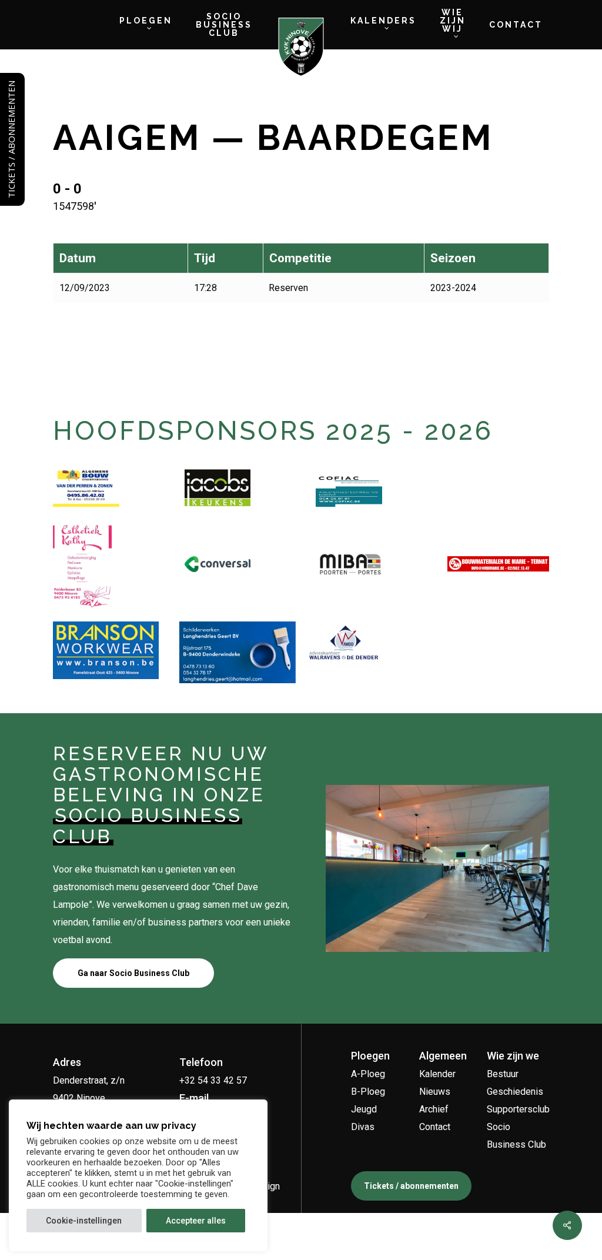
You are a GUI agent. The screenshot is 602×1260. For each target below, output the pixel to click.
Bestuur (503, 1073)
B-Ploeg (368, 1091)
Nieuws (434, 1091)
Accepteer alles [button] (196, 1220)
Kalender (437, 1073)
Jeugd (364, 1109)
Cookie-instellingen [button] (84, 1220)
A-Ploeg (368, 1073)
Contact (434, 1126)
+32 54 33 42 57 (213, 1080)
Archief (434, 1109)
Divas (362, 1126)
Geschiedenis (515, 1091)
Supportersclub (518, 1109)
